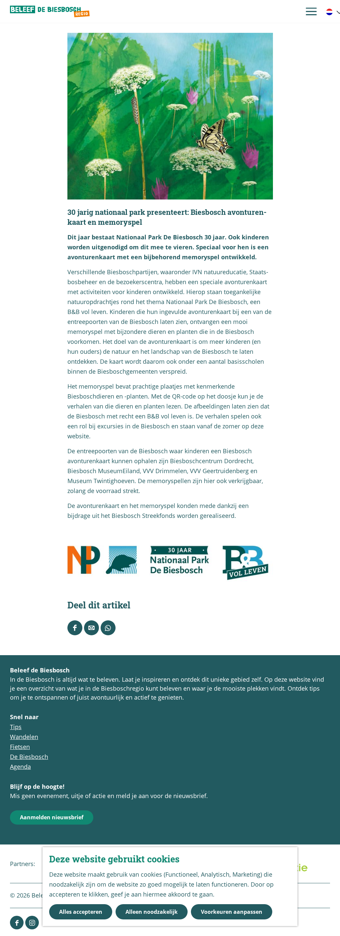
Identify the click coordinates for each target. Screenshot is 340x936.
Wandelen (24, 737)
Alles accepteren (80, 911)
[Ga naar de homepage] (50, 12)
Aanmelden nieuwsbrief (51, 817)
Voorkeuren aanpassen (231, 911)
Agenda (20, 767)
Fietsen (20, 747)
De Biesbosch (29, 757)
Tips (16, 727)
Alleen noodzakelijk (152, 911)
